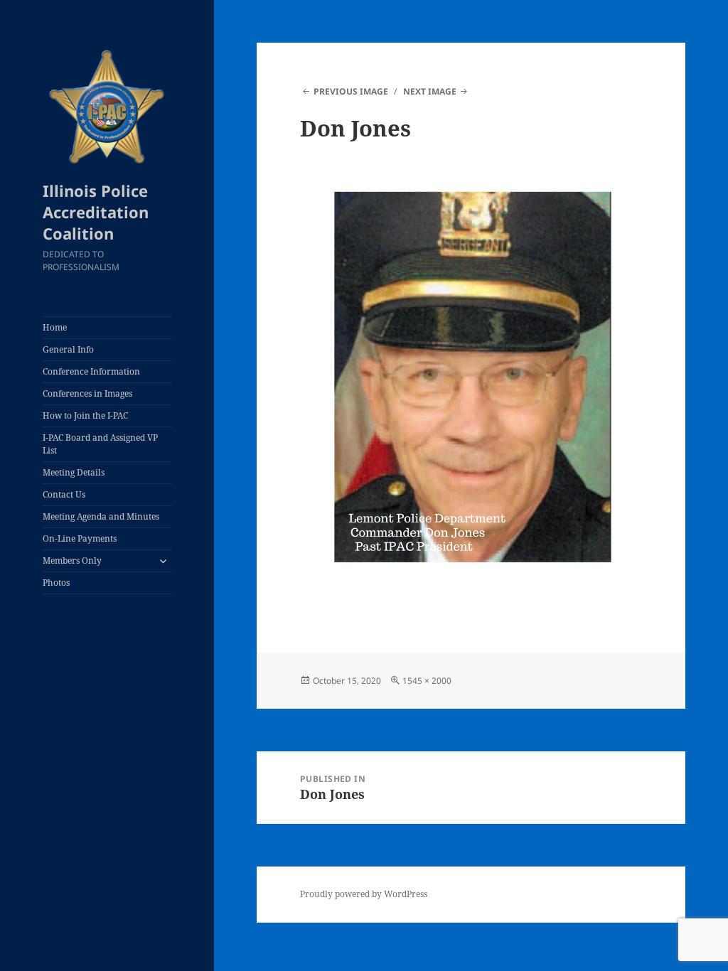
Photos (56, 582)
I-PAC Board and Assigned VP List (100, 443)
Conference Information (91, 371)
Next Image (429, 91)
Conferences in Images (87, 393)
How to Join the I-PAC (85, 415)
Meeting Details (74, 472)
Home (55, 327)
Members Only (72, 560)
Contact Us (64, 494)
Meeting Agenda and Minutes (101, 516)
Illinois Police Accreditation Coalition (96, 212)
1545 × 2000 (426, 681)
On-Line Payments (80, 538)
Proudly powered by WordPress (363, 894)
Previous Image (351, 91)
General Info (68, 349)
